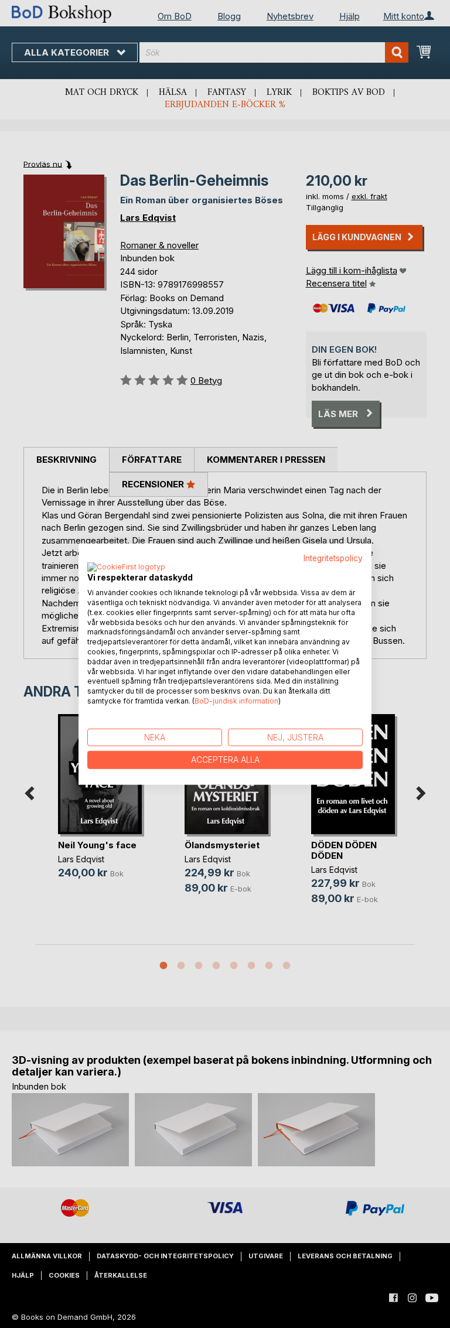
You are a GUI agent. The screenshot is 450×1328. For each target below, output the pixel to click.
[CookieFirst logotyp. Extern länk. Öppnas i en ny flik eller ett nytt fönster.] (126, 567)
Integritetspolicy (333, 557)
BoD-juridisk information (236, 701)
